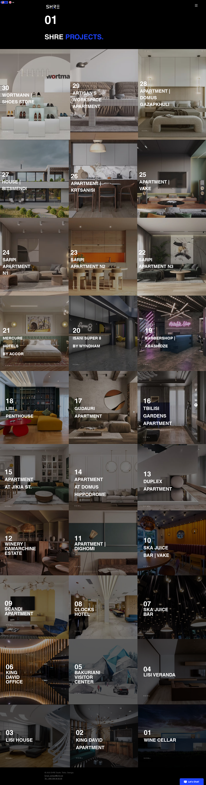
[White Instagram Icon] (196, 395)
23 (74, 252)
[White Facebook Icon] (196, 390)
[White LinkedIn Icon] (196, 400)
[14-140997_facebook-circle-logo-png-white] (196, 385)
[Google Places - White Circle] (196, 405)
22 (142, 252)
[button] (196, 5)
